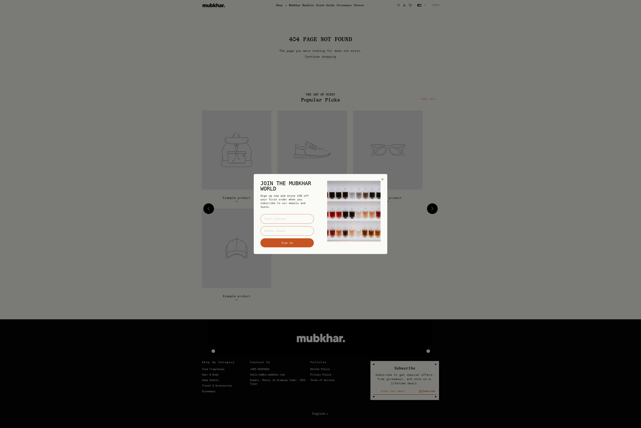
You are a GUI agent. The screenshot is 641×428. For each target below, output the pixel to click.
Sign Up (287, 243)
